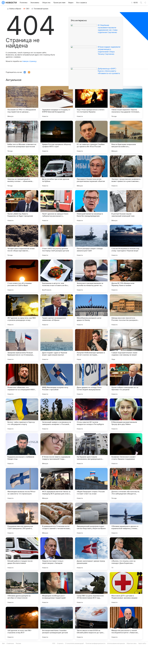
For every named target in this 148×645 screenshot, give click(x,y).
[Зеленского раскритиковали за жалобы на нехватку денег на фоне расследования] (91, 276)
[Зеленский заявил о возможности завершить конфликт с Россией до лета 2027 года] (56, 415)
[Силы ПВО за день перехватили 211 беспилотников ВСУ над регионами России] (91, 588)
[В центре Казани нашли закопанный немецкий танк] (126, 206)
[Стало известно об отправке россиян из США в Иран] (22, 276)
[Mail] (3, 2)
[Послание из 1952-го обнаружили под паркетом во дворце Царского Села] (22, 102)
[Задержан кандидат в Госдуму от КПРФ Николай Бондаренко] (56, 102)
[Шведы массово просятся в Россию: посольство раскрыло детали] (126, 310)
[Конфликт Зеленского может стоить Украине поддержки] (126, 449)
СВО (27, 9)
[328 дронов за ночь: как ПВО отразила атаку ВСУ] (22, 623)
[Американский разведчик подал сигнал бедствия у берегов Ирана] (91, 519)
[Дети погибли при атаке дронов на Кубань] (56, 171)
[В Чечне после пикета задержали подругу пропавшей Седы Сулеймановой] (56, 449)
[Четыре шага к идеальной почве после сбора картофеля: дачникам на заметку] (22, 241)
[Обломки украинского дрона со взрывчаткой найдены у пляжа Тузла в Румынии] (126, 519)
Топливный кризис (41, 9)
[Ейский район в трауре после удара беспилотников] (22, 553)
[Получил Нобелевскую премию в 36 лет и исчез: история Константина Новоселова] (91, 345)
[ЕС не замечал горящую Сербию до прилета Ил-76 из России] (91, 137)
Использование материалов (116, 643)
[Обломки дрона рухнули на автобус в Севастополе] (22, 588)
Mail (3, 643)
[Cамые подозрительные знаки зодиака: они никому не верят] (126, 345)
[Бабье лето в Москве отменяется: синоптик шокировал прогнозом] (22, 137)
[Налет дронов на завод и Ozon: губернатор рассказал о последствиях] (56, 206)
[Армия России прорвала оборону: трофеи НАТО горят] (56, 137)
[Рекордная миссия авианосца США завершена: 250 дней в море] (22, 519)
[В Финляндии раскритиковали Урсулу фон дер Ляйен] (126, 415)
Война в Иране (15, 9)
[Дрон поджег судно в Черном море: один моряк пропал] (56, 345)
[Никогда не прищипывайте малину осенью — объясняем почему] (22, 171)
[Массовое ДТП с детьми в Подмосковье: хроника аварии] (126, 588)
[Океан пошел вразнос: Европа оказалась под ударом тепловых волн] (126, 102)
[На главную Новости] (11, 2)
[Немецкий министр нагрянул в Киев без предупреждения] (91, 206)
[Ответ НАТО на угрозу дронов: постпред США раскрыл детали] (56, 241)
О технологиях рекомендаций (74, 643)
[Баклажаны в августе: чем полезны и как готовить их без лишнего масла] (56, 276)
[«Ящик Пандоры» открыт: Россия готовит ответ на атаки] (91, 484)
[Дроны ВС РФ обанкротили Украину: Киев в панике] (126, 276)
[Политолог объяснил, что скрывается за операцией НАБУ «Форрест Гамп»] (22, 380)
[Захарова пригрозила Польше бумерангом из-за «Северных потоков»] (22, 345)
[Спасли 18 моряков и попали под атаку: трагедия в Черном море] (126, 241)
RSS (53, 643)
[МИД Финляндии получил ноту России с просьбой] (56, 380)
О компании (10, 643)
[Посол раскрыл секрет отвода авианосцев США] (91, 241)
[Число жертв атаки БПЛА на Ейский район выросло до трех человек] (91, 623)
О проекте (60, 643)
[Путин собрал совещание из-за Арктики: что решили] (126, 380)
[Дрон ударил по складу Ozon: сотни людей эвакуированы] (91, 380)
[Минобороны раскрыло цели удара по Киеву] (91, 310)
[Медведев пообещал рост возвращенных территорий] (56, 588)
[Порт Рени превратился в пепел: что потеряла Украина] (91, 102)
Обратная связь (132, 643)
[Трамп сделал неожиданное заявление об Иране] (56, 310)
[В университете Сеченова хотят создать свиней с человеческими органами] (56, 519)
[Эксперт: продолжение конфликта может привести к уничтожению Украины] (126, 171)
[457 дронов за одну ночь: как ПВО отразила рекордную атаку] (22, 310)
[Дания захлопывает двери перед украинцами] (91, 553)
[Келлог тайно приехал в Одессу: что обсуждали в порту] (22, 415)
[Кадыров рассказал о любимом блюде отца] (22, 449)
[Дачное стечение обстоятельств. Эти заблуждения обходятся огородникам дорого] (126, 484)
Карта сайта (142, 643)
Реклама (18, 643)
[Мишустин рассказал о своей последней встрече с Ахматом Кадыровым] (126, 623)
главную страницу (29, 61)
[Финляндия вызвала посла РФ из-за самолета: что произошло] (22, 484)
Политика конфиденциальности (95, 643)
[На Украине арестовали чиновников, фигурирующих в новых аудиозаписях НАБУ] (91, 449)
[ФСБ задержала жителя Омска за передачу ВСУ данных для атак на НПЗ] (56, 484)
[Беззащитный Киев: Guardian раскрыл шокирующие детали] (56, 623)
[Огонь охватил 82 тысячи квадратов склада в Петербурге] (91, 415)
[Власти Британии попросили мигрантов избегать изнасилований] (126, 137)
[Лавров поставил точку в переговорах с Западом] (56, 553)
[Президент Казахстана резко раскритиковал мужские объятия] (91, 171)
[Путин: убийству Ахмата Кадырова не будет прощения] (22, 206)
